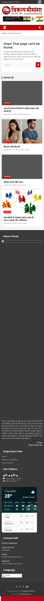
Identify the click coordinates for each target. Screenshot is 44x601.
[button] (8, 505)
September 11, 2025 (11, 150)
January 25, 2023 (10, 223)
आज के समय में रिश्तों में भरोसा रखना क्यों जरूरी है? (21, 109)
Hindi (7, 575)
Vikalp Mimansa (24, 114)
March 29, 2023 (10, 185)
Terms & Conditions (10, 459)
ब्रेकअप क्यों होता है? (12, 146)
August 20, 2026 (10, 114)
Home (4, 456)
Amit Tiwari (25, 150)
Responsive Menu (39, 2)
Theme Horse (25, 594)
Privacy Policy (7, 463)
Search (38, 64)
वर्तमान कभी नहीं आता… (14, 182)
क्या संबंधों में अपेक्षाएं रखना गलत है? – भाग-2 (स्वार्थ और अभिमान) (20, 219)
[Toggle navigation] (5, 27)
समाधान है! (8, 77)
